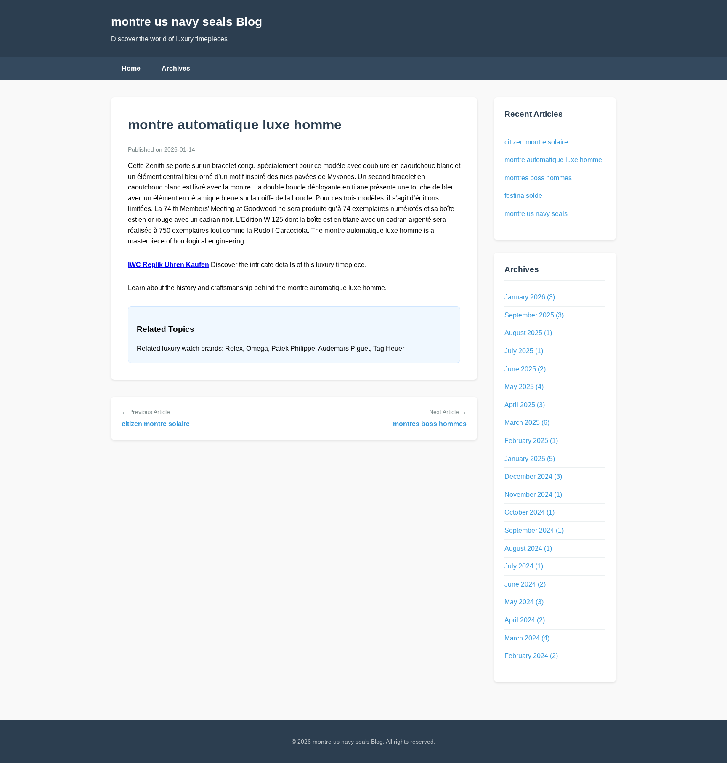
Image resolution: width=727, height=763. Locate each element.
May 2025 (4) (524, 386)
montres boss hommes (430, 423)
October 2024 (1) (529, 512)
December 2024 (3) (533, 476)
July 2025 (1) (523, 351)
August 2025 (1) (528, 332)
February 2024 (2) (531, 655)
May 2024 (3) (524, 602)
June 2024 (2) (525, 584)
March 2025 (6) (526, 422)
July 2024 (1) (523, 566)
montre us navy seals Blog (186, 21)
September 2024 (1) (534, 530)
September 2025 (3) (534, 315)
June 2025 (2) (525, 369)
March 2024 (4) (526, 638)
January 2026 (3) (529, 297)
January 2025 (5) (529, 458)
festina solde (523, 195)
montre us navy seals (536, 213)
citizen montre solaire (156, 423)
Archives (176, 68)
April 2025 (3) (524, 404)
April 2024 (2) (524, 620)
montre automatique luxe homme (553, 159)
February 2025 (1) (531, 440)
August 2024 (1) (528, 548)
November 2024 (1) (533, 494)
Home (131, 68)
